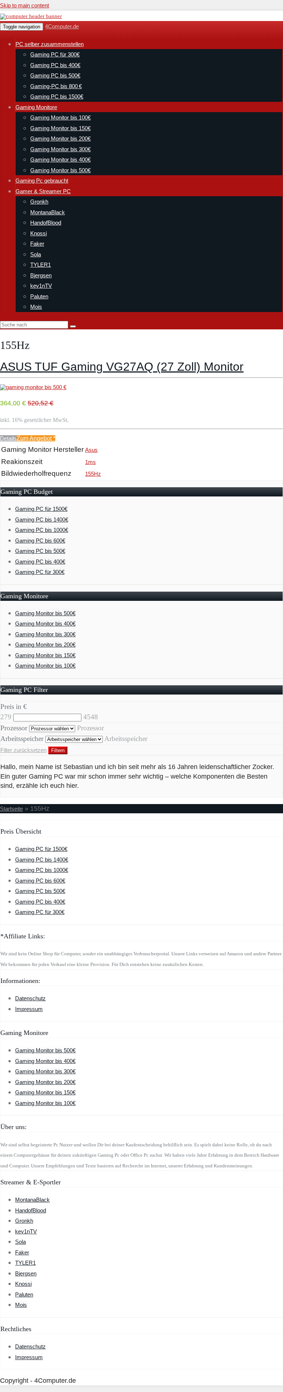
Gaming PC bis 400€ (55, 65)
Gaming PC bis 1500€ (56, 96)
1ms (90, 462)
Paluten (39, 296)
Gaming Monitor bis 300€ (60, 149)
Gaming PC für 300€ (55, 54)
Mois (36, 307)
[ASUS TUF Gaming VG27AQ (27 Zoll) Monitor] (33, 387)
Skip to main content (24, 5)
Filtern (57, 750)
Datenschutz (30, 998)
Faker (37, 243)
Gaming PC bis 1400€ (41, 519)
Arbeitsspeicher (21, 738)
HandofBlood (45, 222)
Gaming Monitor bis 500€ (60, 170)
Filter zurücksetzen (23, 750)
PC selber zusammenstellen (49, 44)
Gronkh (39, 201)
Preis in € (13, 706)
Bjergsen (41, 275)
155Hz (93, 474)
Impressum (29, 1009)
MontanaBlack (47, 212)
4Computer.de (62, 26)
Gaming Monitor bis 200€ (60, 138)
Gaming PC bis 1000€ (41, 530)
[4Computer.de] (31, 16)
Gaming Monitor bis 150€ (60, 128)
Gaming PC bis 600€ (40, 540)
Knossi (38, 233)
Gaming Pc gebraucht (41, 180)
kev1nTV (41, 286)
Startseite (11, 809)
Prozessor (13, 728)
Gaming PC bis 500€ (55, 75)
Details (8, 438)
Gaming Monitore (36, 107)
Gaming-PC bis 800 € (56, 86)
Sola (35, 254)
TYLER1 (40, 265)
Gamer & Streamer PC (43, 191)
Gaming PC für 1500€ (41, 509)
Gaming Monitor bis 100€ (60, 117)
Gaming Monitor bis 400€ (60, 159)
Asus (91, 450)
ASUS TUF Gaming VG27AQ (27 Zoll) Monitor (122, 366)
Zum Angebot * (36, 438)
